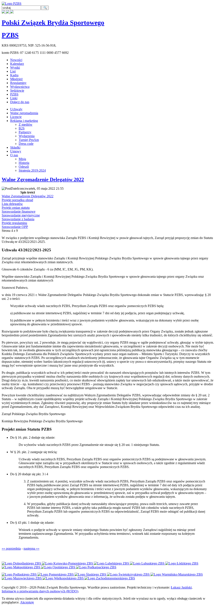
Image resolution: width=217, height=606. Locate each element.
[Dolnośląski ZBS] (22, 563)
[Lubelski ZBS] (112, 563)
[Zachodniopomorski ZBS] (110, 578)
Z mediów (25, 124)
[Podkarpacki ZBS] (96, 567)
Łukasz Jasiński (181, 587)
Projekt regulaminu (14, 223)
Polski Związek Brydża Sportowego (53, 22)
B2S (22, 128)
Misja (22, 159)
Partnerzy (25, 132)
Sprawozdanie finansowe (18, 211)
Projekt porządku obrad (17, 200)
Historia (24, 163)
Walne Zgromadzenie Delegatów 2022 (43, 179)
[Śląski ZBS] (91, 574)
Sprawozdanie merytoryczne (21, 215)
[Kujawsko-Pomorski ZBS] (68, 563)
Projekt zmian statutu (16, 207)
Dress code (26, 143)
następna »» (31, 548)
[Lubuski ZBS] (147, 563)
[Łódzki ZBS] (181, 563)
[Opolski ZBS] (58, 567)
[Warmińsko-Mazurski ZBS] (176, 574)
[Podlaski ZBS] (20, 574)
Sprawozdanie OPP (15, 227)
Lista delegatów (12, 204)
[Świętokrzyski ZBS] (128, 574)
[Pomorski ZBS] (56, 574)
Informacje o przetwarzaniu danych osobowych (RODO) (40, 591)
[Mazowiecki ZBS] (22, 578)
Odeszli (24, 166)
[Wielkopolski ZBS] (64, 578)
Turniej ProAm (29, 140)
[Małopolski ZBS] (21, 567)
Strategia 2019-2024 (32, 170)
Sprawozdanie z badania (18, 219)
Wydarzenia (27, 136)
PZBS (10, 35)
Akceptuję (27, 602)
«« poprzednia (11, 548)
